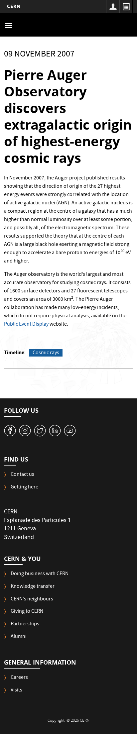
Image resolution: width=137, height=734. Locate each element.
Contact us (22, 475)
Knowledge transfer (33, 587)
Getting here (24, 487)
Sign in (112, 6)
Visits (16, 690)
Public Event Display (26, 325)
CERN (14, 6)
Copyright (57, 721)
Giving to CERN (27, 612)
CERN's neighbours (32, 599)
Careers (19, 678)
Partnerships (25, 624)
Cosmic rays (46, 353)
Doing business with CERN (39, 574)
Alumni (19, 637)
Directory (126, 6)
